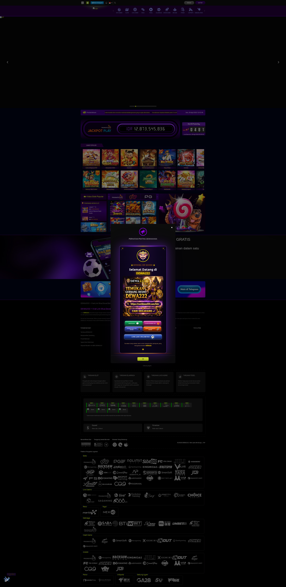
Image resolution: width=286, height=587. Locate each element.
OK (143, 359)
